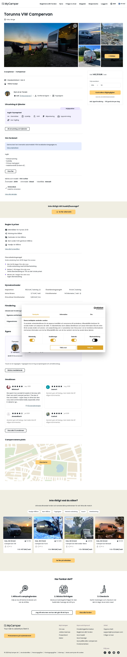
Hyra (61, 4)
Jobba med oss (64, 632)
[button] (113, 4)
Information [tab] (63, 314)
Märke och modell (11, 179)
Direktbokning (93, 511)
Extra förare (10, 293)
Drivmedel (24, 182)
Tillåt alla (90, 347)
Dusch (83, 511)
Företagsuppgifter (50, 652)
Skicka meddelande (14, 370)
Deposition (9, 290)
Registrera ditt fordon (48, 4)
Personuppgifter (37, 652)
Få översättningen (34, 406)
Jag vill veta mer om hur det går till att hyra (52, 612)
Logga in (104, 4)
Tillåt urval (63, 347)
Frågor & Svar (71, 4)
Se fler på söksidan (63, 560)
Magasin (82, 4)
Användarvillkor (25, 652)
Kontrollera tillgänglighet (105, 92)
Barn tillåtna (46, 511)
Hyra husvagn (82, 638)
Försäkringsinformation (85, 629)
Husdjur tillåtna (33, 511)
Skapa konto (93, 4)
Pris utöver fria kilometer (15, 297)
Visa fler (10, 171)
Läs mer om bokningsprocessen (105, 96)
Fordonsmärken (82, 644)
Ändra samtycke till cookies (74, 652)
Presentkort (63, 635)
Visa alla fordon (85, 612)
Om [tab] (91, 314)
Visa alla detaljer (11, 194)
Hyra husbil (81, 635)
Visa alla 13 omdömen (15, 430)
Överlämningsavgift (54, 290)
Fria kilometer (51, 293)
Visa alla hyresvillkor (12, 249)
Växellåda (40, 182)
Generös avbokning (71, 511)
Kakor (61, 638)
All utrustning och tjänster (17, 129)
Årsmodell (8, 182)
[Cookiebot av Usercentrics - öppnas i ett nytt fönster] (95, 308)
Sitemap (61, 652)
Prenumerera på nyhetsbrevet (19, 636)
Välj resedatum (94, 81)
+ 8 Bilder (111, 56)
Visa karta (43, 462)
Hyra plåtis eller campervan (87, 641)
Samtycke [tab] (35, 314)
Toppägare (57, 511)
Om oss (61, 629)
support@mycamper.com (113, 632)
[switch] (53, 340)
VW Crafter (23, 179)
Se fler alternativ (65, 212)
